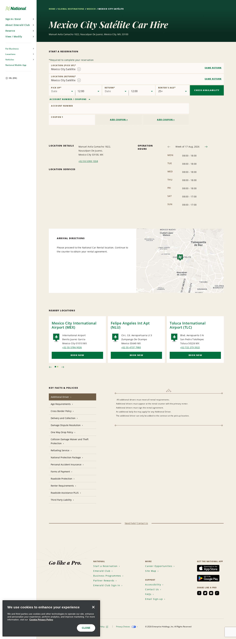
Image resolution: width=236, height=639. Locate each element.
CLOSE (86, 627)
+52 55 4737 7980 (131, 347)
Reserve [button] (10, 30)
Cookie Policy (99, 626)
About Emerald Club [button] (17, 24)
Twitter (205, 593)
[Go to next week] (206, 146)
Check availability (206, 90)
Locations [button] (10, 54)
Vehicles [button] (9, 59)
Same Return (213, 67)
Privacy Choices (123, 626)
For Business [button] (12, 48)
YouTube (211, 593)
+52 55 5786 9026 (72, 347)
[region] (51, 618)
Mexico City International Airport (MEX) (74, 325)
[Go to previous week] (168, 146)
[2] (57, 366)
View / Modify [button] (13, 36)
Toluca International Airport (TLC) (187, 325)
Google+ (217, 593)
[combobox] (136, 68)
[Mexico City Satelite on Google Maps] (180, 261)
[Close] (93, 607)
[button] (18, 19)
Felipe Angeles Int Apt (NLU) (130, 325)
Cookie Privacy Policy (41, 619)
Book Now (77, 355)
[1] (55, 366)
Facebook (199, 593)
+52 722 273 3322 (190, 347)
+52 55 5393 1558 (88, 161)
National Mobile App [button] (15, 65)
